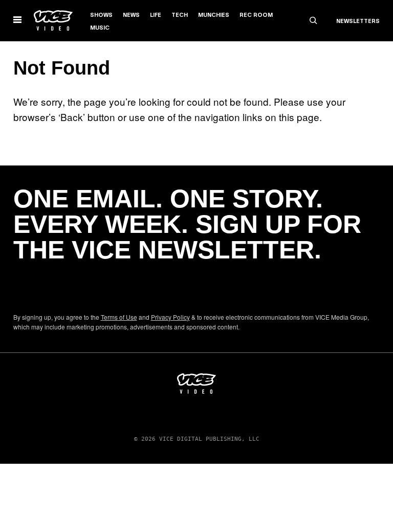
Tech (179, 15)
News (131, 15)
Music (100, 28)
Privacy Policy (170, 317)
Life (155, 15)
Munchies (213, 15)
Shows (101, 15)
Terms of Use (119, 317)
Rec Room (256, 15)
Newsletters (358, 21)
